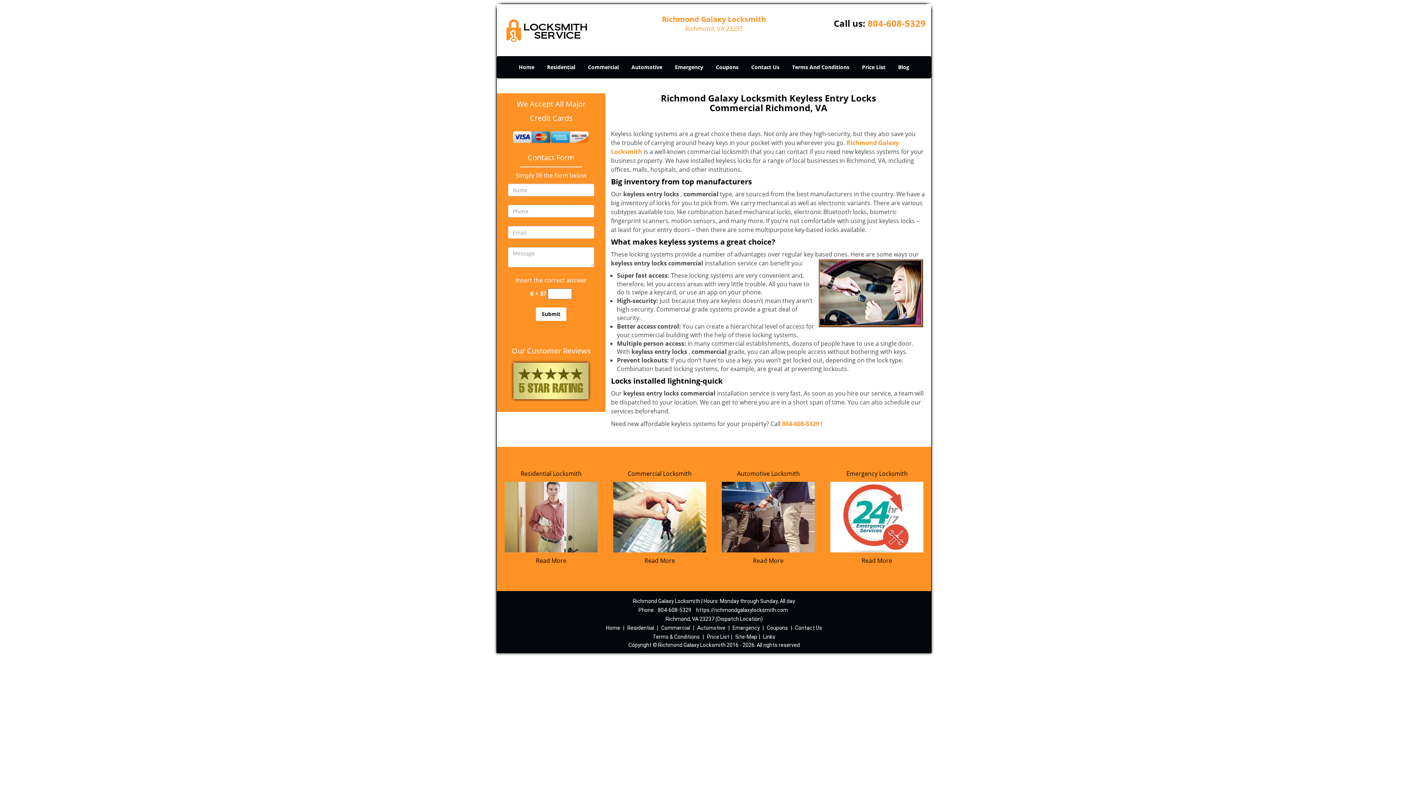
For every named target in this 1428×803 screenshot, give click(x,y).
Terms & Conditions (676, 637)
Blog (903, 67)
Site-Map (746, 637)
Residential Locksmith (551, 474)
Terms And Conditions (820, 67)
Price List (873, 67)
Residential (561, 67)
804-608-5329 (897, 23)
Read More (551, 561)
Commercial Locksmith (660, 474)
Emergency (689, 67)
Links (769, 637)
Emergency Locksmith (877, 474)
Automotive (646, 67)
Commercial (603, 67)
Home (526, 67)
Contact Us (765, 67)
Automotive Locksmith (768, 474)
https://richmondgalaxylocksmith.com (742, 610)
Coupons (727, 67)
